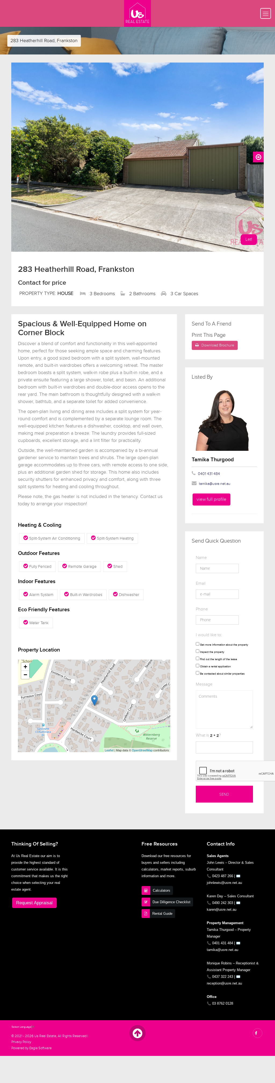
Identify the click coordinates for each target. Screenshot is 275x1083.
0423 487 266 (222, 876)
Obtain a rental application (215, 666)
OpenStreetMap (142, 750)
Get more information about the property (224, 644)
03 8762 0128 (222, 1003)
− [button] (25, 674)
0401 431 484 (209, 474)
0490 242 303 (222, 903)
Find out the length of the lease (218, 659)
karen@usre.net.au (221, 910)
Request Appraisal (34, 902)
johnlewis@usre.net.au (224, 883)
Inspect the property (212, 652)
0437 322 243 (222, 977)
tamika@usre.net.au (214, 484)
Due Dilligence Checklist (171, 902)
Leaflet (109, 750)
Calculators (161, 890)
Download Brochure (217, 345)
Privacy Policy (21, 1042)
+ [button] (25, 666)
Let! (248, 239)
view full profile (211, 499)
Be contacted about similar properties (222, 673)
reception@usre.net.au (224, 983)
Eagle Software (40, 1048)
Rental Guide (162, 914)
